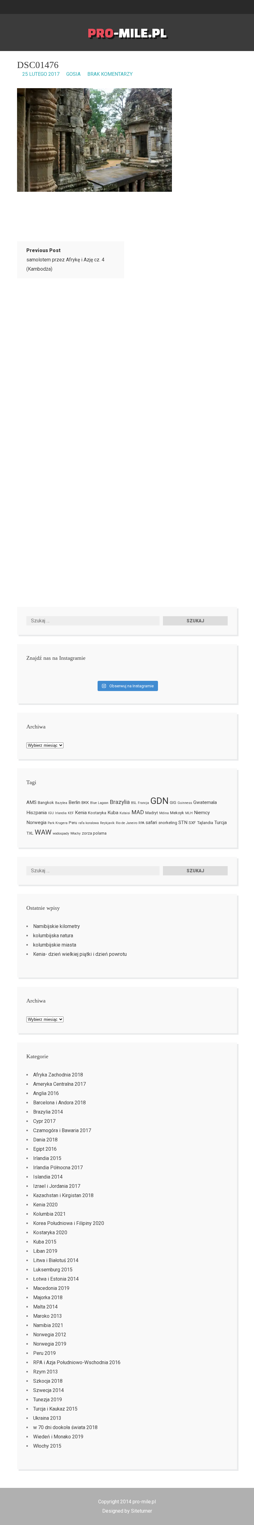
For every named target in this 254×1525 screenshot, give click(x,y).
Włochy (75, 833)
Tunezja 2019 (47, 1400)
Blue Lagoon (99, 803)
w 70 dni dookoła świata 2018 (65, 1427)
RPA (141, 823)
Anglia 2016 (46, 1093)
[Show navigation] (251, 7)
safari (151, 822)
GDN (159, 801)
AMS (31, 802)
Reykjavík (107, 823)
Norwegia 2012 (49, 1335)
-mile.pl (127, 33)
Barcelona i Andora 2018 (59, 1103)
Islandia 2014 (48, 1177)
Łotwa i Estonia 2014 (56, 1279)
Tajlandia (205, 822)
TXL (29, 833)
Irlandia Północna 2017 (58, 1168)
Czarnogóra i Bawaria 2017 (62, 1130)
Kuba (112, 812)
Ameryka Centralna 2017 (59, 1084)
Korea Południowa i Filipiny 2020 (68, 1223)
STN (182, 822)
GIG (173, 802)
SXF (192, 822)
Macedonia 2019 (51, 1288)
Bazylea (61, 803)
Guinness (184, 803)
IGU (51, 813)
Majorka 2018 (48, 1297)
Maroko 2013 (47, 1316)
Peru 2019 (44, 1353)
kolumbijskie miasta (54, 945)
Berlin (74, 802)
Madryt (151, 812)
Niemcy (202, 812)
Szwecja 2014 (48, 1390)
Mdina (164, 813)
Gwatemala (205, 802)
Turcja (220, 822)
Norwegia (36, 822)
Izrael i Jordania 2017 (56, 1186)
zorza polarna (94, 833)
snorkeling (167, 822)
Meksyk (177, 812)
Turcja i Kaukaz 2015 (55, 1409)
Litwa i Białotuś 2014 (55, 1260)
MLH (189, 813)
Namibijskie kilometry (56, 926)
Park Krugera (58, 823)
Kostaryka (97, 812)
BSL (134, 803)
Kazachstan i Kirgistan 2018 (63, 1195)
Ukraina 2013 (47, 1418)
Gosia (73, 74)
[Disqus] (127, 365)
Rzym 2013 (45, 1372)
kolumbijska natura (53, 936)
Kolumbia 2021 (49, 1214)
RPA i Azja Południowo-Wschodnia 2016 (76, 1362)
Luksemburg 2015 (52, 1270)
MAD (137, 812)
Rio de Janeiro (126, 823)
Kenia (81, 812)
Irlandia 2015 (47, 1158)
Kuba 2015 (44, 1242)
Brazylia (120, 802)
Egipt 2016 (45, 1149)
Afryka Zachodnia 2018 (58, 1075)
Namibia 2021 (48, 1325)
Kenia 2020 (45, 1205)
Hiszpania (36, 812)
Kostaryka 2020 (50, 1232)
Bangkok (46, 802)
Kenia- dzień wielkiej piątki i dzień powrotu (80, 954)
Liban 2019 (45, 1251)
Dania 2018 (45, 1140)
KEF (71, 813)
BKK (85, 802)
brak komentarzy (110, 74)
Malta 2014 (45, 1307)
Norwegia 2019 (49, 1344)
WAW (43, 832)
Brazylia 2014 (48, 1112)
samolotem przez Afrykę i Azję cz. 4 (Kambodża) (65, 259)
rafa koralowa (88, 823)
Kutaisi (125, 813)
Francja (143, 803)
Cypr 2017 (44, 1121)
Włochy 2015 (47, 1446)
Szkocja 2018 (48, 1381)
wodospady (61, 833)
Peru (73, 822)
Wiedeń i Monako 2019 (58, 1437)
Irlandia (61, 813)
